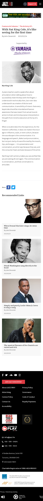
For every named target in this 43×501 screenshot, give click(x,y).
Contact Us (6, 402)
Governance (26, 392)
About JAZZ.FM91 (8, 388)
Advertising (6, 392)
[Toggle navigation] (40, 4)
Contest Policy (7, 397)
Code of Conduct (28, 397)
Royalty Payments (29, 402)
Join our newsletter (13, 382)
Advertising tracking (11, 492)
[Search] (25, 4)
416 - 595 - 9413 (10, 446)
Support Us (32, 4)
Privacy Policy (27, 388)
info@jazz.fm (9, 437)
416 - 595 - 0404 (11, 442)
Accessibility (6, 406)
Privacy (2, 492)
